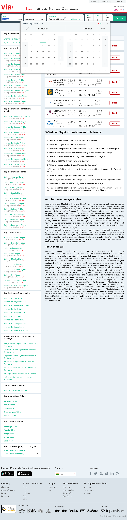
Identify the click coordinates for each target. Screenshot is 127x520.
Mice (25, 499)
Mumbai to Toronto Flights (15, 121)
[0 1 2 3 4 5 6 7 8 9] (98, 20)
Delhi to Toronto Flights (14, 177)
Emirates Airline (10, 415)
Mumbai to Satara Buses (14, 327)
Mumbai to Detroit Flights (14, 164)
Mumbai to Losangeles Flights (16, 159)
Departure (52, 16)
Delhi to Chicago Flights (13, 187)
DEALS (93, 1)
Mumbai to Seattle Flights (14, 143)
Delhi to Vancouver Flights (14, 182)
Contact (52, 487)
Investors (5, 496)
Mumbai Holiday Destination (15, 390)
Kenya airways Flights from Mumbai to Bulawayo (20, 345)
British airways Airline (12, 412)
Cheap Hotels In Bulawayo (21, 453)
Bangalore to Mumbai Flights (16, 285)
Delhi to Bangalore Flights (14, 243)
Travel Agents (89, 490)
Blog (50, 490)
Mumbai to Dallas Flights (14, 137)
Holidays (26, 493)
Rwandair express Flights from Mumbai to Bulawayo (20, 351)
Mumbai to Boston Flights (14, 148)
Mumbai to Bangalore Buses (15, 312)
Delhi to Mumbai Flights (13, 259)
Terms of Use (68, 493)
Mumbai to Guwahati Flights (15, 85)
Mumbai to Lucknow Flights (15, 74)
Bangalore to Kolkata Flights (15, 280)
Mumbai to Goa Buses (13, 316)
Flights (25, 487)
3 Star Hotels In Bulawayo (21, 450)
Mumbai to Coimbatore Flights (16, 90)
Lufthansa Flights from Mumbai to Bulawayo (18, 378)
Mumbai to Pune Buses (13, 298)
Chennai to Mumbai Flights (15, 269)
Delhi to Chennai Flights (13, 248)
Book (114, 46)
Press (3, 493)
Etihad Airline (9, 408)
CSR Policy (67, 487)
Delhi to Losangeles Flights (15, 225)
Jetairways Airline (10, 401)
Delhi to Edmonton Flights (14, 214)
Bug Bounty (68, 496)
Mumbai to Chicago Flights (15, 127)
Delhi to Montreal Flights (14, 219)
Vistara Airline (9, 437)
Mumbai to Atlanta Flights (14, 132)
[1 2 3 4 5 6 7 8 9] (89, 20)
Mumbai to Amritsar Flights (15, 101)
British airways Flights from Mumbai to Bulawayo (20, 368)
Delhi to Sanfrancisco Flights (15, 198)
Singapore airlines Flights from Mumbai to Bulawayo (20, 356)
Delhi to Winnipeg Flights (14, 203)
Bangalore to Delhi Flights (14, 237)
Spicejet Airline (10, 441)
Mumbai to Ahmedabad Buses (16, 305)
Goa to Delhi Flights (12, 253)
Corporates (88, 493)
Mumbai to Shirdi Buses (13, 309)
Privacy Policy (68, 490)
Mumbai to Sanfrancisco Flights (17, 116)
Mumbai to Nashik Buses (14, 320)
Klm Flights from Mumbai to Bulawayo (20, 373)
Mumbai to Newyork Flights (15, 153)
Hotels (25, 490)
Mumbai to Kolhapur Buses (15, 323)
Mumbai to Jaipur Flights (14, 80)
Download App (106, 1)
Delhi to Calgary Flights (13, 209)
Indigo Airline (9, 433)
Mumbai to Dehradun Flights (15, 96)
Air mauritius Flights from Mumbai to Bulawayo (19, 362)
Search (119, 18)
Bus (24, 496)
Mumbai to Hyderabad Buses (16, 330)
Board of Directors (8, 490)
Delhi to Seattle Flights (13, 193)
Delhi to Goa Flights (12, 275)
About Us (5, 487)
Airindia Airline (9, 405)
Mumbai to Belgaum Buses (15, 302)
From (4, 17)
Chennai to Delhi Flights (13, 264)
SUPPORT (119, 1)
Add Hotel (88, 487)
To (27, 17)
